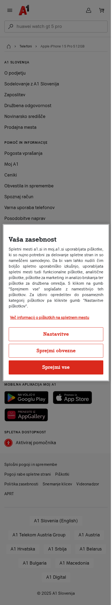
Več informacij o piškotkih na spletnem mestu (49, 317)
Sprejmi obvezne (56, 351)
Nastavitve (56, 334)
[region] (56, 302)
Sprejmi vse (56, 367)
